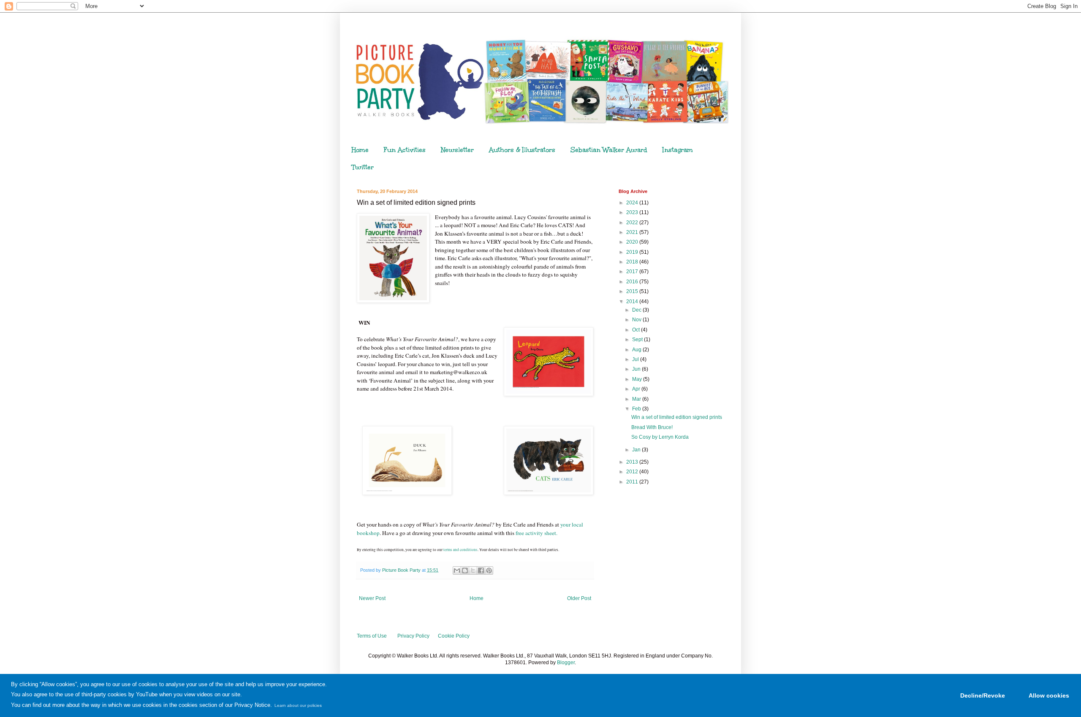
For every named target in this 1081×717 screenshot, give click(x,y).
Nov (637, 320)
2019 (632, 252)
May (637, 379)
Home (360, 150)
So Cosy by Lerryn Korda (660, 437)
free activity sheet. (536, 533)
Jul (636, 359)
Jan (637, 450)
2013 (632, 462)
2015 (632, 291)
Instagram (678, 150)
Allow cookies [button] (1049, 695)
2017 (632, 271)
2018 (632, 262)
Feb (637, 409)
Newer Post (372, 598)
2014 (632, 301)
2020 (632, 242)
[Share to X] (473, 570)
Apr (636, 389)
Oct (636, 330)
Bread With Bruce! (652, 427)
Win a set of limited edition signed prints (676, 417)
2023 (632, 212)
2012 (632, 472)
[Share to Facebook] (481, 570)
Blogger (566, 662)
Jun (637, 369)
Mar (637, 399)
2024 (632, 203)
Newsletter (457, 150)
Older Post (579, 598)
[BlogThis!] (465, 570)
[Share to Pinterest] (489, 570)
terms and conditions (460, 549)
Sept (638, 339)
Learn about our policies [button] (298, 705)
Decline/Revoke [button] (982, 695)
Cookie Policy (454, 636)
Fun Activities (405, 150)
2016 (632, 282)
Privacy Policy (413, 636)
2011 (632, 482)
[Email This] (457, 570)
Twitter (363, 167)
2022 (632, 222)
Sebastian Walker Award (608, 150)
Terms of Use (372, 636)
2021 (632, 232)
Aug (637, 350)
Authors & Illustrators (522, 150)
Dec (637, 310)
